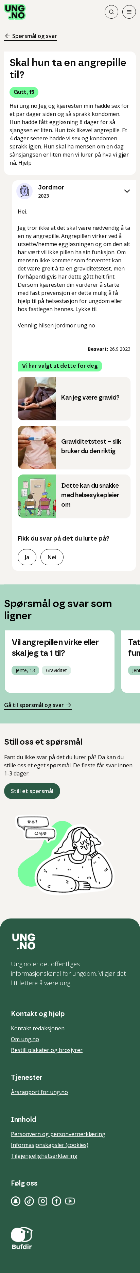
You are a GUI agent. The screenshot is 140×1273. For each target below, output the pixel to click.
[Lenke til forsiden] (15, 12)
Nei (52, 557)
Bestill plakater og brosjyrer (47, 1050)
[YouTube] (70, 1201)
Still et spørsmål (32, 791)
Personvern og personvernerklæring (58, 1134)
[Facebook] (56, 1201)
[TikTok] (29, 1201)
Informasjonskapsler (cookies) (49, 1145)
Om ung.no (25, 1039)
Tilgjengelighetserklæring (44, 1155)
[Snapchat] (15, 1201)
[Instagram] (43, 1201)
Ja (27, 557)
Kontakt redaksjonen (38, 1028)
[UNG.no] (70, 941)
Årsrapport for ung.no (39, 1092)
